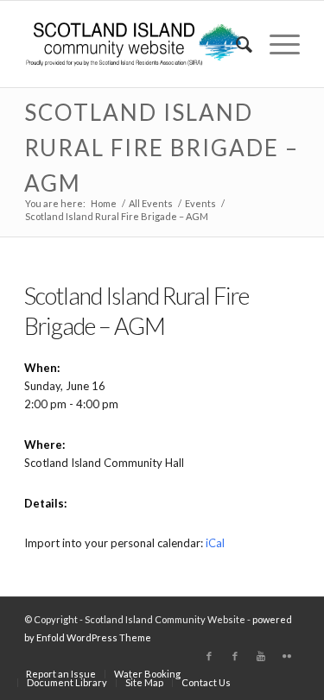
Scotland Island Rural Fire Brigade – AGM (161, 147)
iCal (215, 543)
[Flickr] (287, 656)
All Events (151, 203)
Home (104, 203)
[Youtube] (261, 656)
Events (200, 203)
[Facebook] (209, 656)
